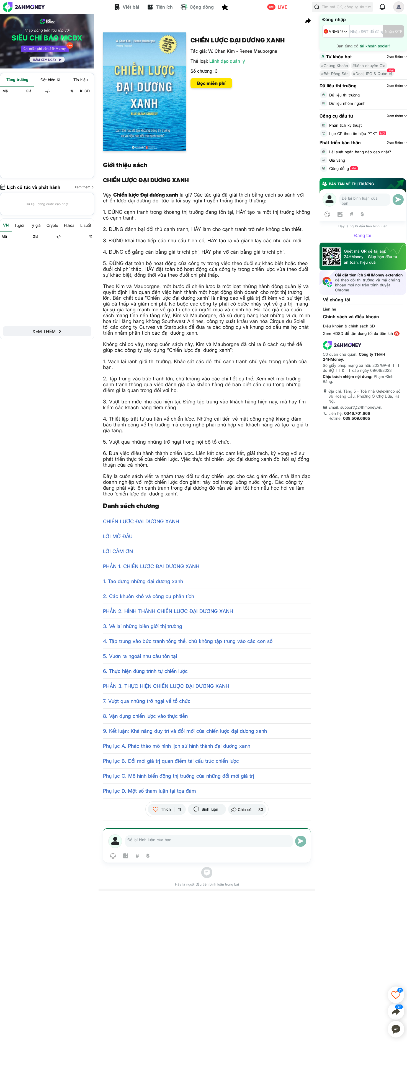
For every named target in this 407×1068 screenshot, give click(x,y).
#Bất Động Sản (335, 73)
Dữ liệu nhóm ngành (347, 103)
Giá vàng (337, 160)
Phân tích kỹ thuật (345, 125)
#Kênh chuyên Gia (368, 65)
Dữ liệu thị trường (344, 95)
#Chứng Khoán (334, 65)
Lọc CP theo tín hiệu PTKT (357, 133)
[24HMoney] (24, 7)
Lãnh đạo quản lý (227, 61)
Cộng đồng (342, 168)
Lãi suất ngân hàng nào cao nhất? (360, 151)
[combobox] (336, 31)
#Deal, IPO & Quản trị (372, 73)
